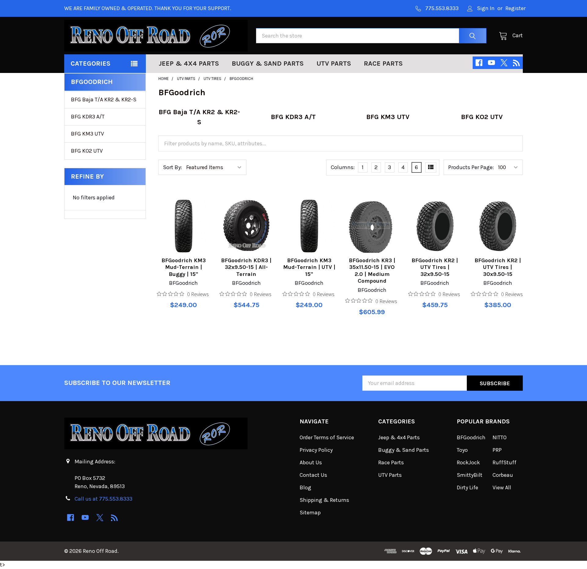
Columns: (343, 167)
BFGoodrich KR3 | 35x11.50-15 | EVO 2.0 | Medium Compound (372, 270)
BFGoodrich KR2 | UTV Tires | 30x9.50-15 (497, 267)
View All (502, 487)
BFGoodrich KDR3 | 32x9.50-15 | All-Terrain (246, 267)
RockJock (468, 462)
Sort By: (172, 167)
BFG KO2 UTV (87, 150)
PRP (497, 450)
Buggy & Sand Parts (268, 63)
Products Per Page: (471, 167)
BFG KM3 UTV (87, 133)
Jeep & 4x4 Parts (189, 63)
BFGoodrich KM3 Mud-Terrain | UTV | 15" (309, 267)
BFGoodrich (471, 437)
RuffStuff (504, 462)
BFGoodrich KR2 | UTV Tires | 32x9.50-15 (435, 267)
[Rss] (516, 62)
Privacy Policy (316, 450)
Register (515, 8)
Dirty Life (467, 487)
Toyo (462, 450)
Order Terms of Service (327, 437)
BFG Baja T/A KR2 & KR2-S (103, 99)
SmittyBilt (469, 475)
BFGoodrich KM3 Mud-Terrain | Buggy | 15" (183, 267)
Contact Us (313, 475)
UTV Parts (333, 63)
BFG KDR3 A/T (88, 116)
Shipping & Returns (324, 500)
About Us (311, 462)
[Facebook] (479, 62)
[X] (504, 62)
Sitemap (310, 512)
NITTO (500, 437)
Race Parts (383, 63)
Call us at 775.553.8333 (103, 498)
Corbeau (503, 475)
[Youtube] (491, 62)
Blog (305, 487)
